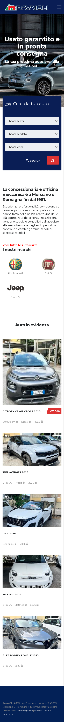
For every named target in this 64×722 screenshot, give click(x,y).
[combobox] (32, 121)
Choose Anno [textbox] (16, 147)
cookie (38, 710)
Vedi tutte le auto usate (20, 245)
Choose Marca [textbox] (16, 121)
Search (35, 160)
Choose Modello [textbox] (17, 134)
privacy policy (25, 710)
